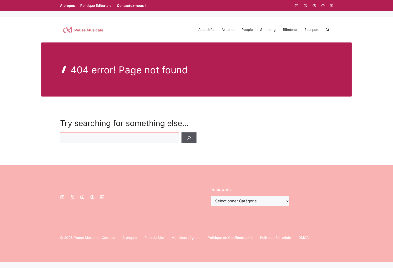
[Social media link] (296, 5)
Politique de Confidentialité (230, 238)
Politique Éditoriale (95, 5)
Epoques (312, 29)
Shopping (268, 29)
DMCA (303, 238)
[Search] (188, 137)
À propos (67, 5)
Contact (108, 238)
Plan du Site (154, 238)
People (247, 29)
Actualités (206, 29)
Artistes (228, 29)
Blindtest (290, 29)
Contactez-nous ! (131, 5)
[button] (327, 29)
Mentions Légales (185, 238)
